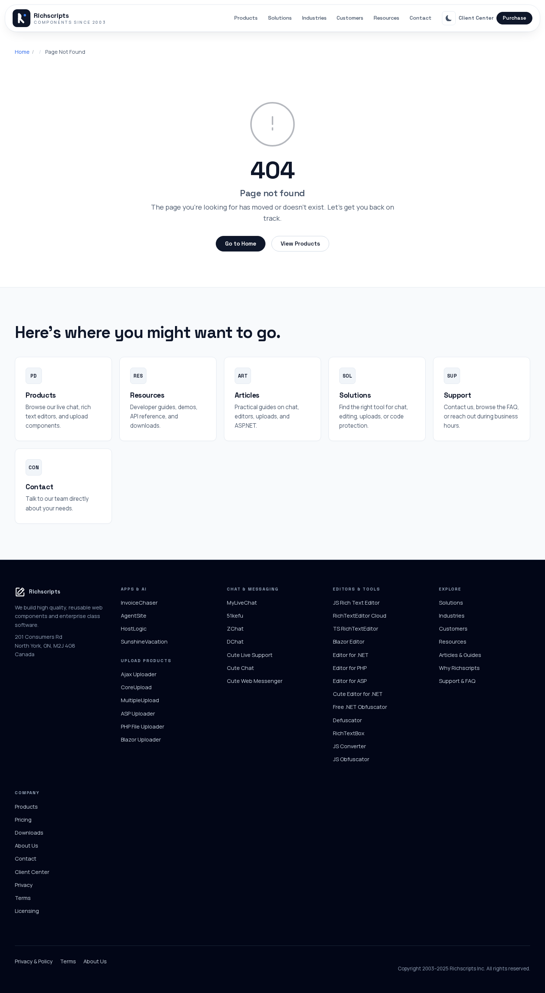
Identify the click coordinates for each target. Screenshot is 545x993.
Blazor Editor (348, 641)
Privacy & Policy (34, 961)
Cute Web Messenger (255, 680)
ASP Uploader (138, 713)
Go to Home (240, 243)
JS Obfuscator (351, 759)
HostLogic (133, 628)
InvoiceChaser (139, 602)
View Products (300, 243)
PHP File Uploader (142, 726)
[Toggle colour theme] (449, 18)
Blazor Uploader (141, 739)
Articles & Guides (460, 654)
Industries (314, 17)
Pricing (23, 819)
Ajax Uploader (138, 674)
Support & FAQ (457, 680)
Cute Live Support (249, 654)
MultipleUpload (140, 700)
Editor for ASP (350, 680)
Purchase (514, 18)
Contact (421, 17)
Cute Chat (240, 667)
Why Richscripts (459, 667)
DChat (235, 641)
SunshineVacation (144, 641)
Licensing (27, 910)
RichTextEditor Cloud (359, 615)
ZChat (235, 628)
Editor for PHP (350, 667)
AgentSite (133, 615)
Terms (23, 897)
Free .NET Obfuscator (360, 706)
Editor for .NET (351, 654)
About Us (26, 845)
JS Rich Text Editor (356, 602)
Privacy (24, 884)
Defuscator (347, 720)
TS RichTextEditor (355, 628)
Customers (350, 17)
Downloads (29, 832)
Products (246, 17)
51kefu (235, 615)
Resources (386, 17)
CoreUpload (136, 687)
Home (22, 51)
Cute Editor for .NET (358, 693)
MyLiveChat (242, 602)
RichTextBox (348, 733)
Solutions (280, 17)
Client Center (476, 17)
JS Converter (349, 746)
